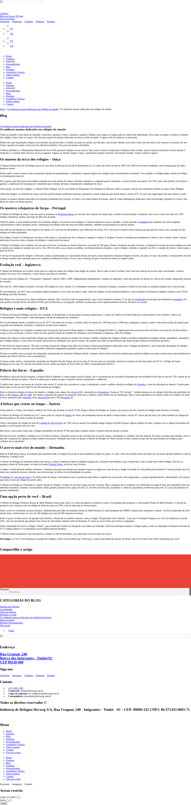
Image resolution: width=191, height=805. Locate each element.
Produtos (10, 69)
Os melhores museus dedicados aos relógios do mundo (32, 109)
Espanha (141, 384)
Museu (68, 415)
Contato (9, 77)
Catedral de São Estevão (50, 423)
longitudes (177, 299)
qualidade (143, 222)
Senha (3, 800)
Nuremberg (103, 392)
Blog (8, 67)
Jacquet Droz (44, 397)
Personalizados (13, 64)
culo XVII (78, 392)
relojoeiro (27, 397)
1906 (29, 395)
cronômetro (140, 299)
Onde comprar (13, 75)
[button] (95, 557)
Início (2, 109)
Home (9, 56)
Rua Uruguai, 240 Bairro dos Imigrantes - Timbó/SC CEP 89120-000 (26, 658)
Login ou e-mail (8, 797)
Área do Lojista (13, 752)
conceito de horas (22, 477)
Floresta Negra (56, 464)
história (6, 477)
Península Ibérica (66, 214)
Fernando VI (67, 397)
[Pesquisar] (190, 591)
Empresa (10, 59)
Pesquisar (4, 589)
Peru (2, 395)
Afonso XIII (17, 395)
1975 (67, 503)
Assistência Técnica (15, 72)
